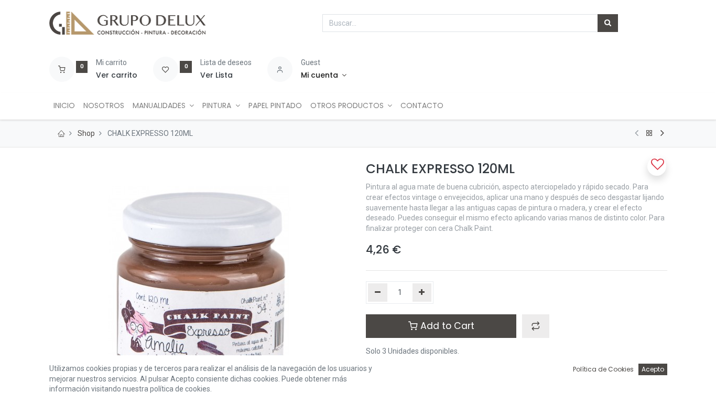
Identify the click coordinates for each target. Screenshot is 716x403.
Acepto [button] (653, 369)
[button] (535, 325)
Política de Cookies (603, 369)
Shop (86, 133)
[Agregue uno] (422, 292)
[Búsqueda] (608, 23)
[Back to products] (649, 133)
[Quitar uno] (377, 292)
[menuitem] (64, 106)
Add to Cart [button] (446, 326)
